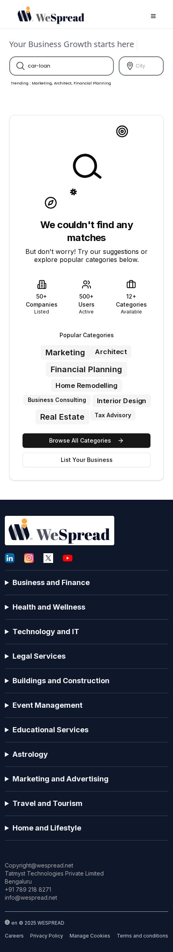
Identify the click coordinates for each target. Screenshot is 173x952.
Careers (14, 936)
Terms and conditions (142, 936)
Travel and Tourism (47, 803)
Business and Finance (51, 582)
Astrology (30, 754)
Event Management (47, 705)
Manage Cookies (90, 936)
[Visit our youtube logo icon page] (67, 558)
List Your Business (87, 459)
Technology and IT (45, 631)
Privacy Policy (46, 936)
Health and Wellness (48, 607)
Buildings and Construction (60, 680)
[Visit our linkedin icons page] (9, 558)
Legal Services (39, 656)
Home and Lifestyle (46, 828)
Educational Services (50, 729)
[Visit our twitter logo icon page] (48, 558)
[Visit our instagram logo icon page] (29, 558)
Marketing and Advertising (60, 779)
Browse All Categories (80, 440)
